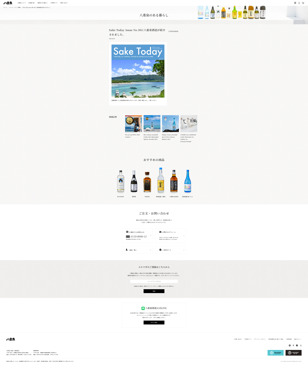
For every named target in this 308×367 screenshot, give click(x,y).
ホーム (5, 7)
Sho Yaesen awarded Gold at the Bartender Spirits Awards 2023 (151, 137)
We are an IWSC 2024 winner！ (132, 136)
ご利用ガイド (54, 3)
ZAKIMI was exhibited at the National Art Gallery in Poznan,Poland (188, 138)
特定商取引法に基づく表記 (276, 339)
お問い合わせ (63, 3)
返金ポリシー (298, 339)
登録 (154, 291)
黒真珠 (134, 197)
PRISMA (147, 197)
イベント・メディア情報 (14, 7)
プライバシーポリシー (260, 339)
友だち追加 (154, 322)
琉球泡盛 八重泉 (160, 197)
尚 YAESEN (120, 197)
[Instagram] (297, 346)
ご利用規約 (289, 339)
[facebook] (293, 346)
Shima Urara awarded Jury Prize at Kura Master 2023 (169, 137)
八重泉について (21, 3)
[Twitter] (301, 346)
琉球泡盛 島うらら (187, 197)
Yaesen (282, 361)
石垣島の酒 (31, 3)
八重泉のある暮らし (42, 3)
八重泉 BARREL (174, 197)
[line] (290, 346)
